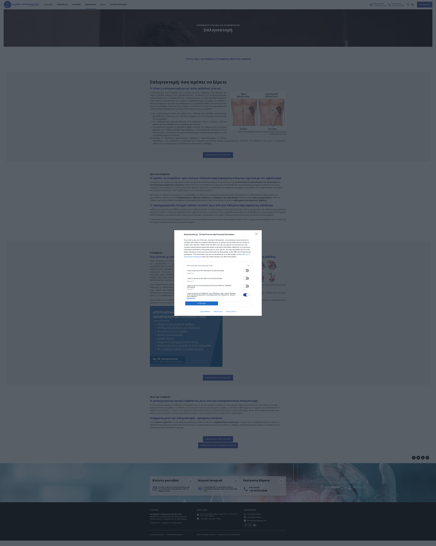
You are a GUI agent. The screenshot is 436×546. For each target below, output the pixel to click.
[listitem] (218, 265)
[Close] (257, 234)
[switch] (246, 270)
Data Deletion (205, 311)
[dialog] (218, 273)
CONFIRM (201, 303)
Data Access (218, 311)
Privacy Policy (231, 311)
